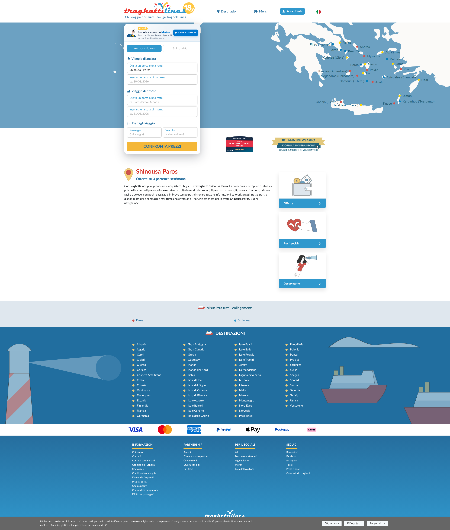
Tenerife (295, 390)
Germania (143, 415)
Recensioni (292, 452)
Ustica (294, 400)
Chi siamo (137, 452)
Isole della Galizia (198, 415)
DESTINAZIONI (230, 333)
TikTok (289, 465)
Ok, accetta (332, 523)
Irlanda (192, 364)
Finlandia (142, 405)
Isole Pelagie (246, 354)
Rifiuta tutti (354, 523)
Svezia (294, 385)
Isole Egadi (245, 344)
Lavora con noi (192, 465)
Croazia (141, 385)
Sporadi (295, 380)
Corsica (141, 370)
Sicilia (293, 370)
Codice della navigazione (145, 490)
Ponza (294, 354)
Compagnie (138, 469)
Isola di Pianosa (197, 395)
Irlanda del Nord (198, 370)
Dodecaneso (144, 395)
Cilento (141, 364)
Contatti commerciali (143, 460)
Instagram (291, 460)
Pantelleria (296, 344)
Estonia (141, 400)
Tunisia (294, 395)
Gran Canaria (196, 349)
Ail (236, 452)
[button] (320, 11)
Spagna (294, 375)
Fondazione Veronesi (246, 456)
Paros (139, 320)
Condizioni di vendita (143, 465)
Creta (140, 380)
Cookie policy (139, 486)
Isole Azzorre (196, 400)
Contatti (136, 456)
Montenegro (246, 400)
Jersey (243, 364)
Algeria (141, 349)
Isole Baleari (195, 405)
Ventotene (296, 405)
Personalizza (377, 523)
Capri (140, 354)
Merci (263, 11)
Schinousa (244, 320)
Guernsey (194, 359)
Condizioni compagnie (144, 473)
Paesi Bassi (246, 415)
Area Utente (294, 11)
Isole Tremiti (246, 359)
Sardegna (295, 364)
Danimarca (143, 390)
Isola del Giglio (197, 385)
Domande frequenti (143, 477)
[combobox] (162, 70)
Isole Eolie (245, 349)
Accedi (187, 452)
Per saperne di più (97, 525)
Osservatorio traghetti (298, 473)
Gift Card (188, 469)
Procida (295, 359)
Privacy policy (139, 482)
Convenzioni (190, 460)
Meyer (238, 465)
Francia (141, 410)
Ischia (191, 375)
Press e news (293, 469)
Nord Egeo (245, 405)
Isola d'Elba (195, 380)
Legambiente (242, 460)
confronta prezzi (162, 146)
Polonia (294, 349)
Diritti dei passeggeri (143, 494)
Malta (242, 390)
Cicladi (141, 359)
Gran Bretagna (197, 344)
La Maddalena (247, 370)
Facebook (291, 456)
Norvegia (244, 410)
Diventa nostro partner (196, 456)
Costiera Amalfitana (149, 375)
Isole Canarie (196, 410)
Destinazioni (229, 11)
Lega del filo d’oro (244, 469)
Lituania (244, 385)
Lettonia (244, 380)
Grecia (192, 354)
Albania (141, 344)
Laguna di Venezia (250, 375)
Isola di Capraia (197, 390)
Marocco (244, 395)
